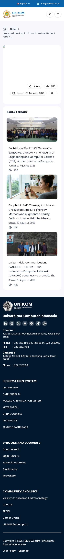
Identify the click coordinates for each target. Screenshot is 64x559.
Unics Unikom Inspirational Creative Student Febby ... (29, 35)
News (13, 29)
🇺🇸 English (22, 3)
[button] (34, 86)
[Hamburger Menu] (57, 14)
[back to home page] (4, 29)
